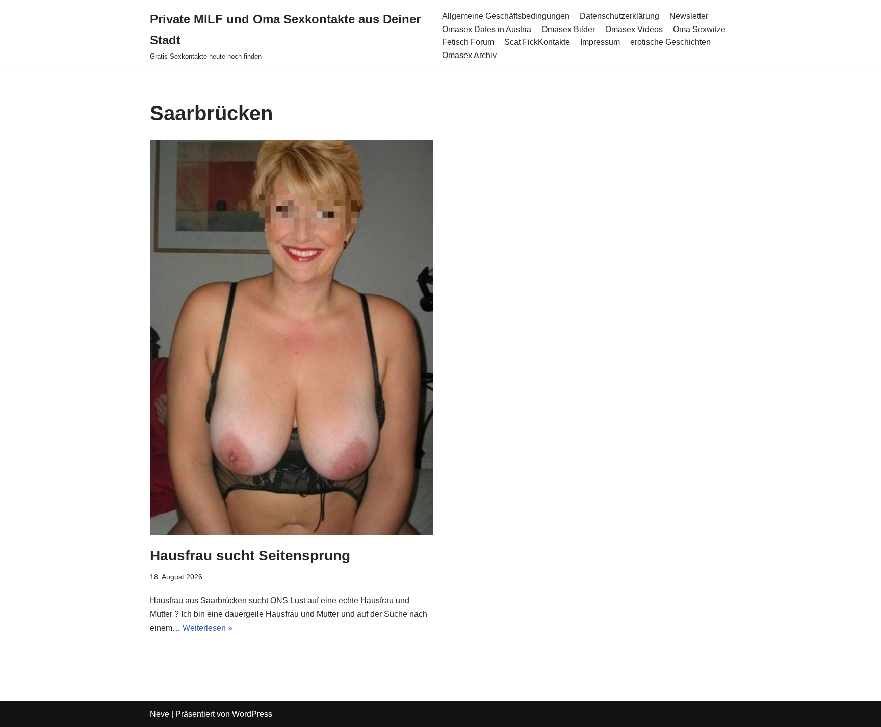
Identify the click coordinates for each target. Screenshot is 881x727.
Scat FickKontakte (537, 42)
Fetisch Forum (468, 42)
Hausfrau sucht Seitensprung (250, 555)
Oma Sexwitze (699, 29)
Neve (159, 714)
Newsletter (688, 16)
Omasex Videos (634, 29)
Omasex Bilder (568, 29)
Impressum (600, 42)
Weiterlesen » (207, 628)
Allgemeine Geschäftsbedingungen (505, 16)
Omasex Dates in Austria (486, 29)
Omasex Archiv (469, 55)
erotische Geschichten (670, 42)
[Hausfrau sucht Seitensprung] (291, 337)
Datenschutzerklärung (619, 16)
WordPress (252, 714)
